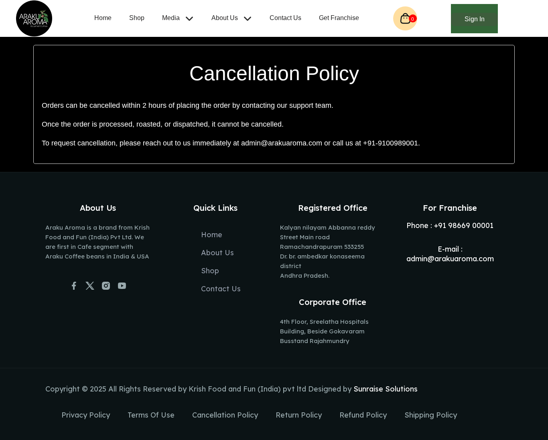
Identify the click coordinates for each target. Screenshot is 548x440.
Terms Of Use (151, 415)
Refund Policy (363, 415)
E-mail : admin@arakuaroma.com (450, 253)
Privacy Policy (85, 415)
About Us (225, 17)
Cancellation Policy (225, 415)
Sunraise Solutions (385, 389)
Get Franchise (339, 17)
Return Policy (299, 415)
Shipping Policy (430, 415)
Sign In (475, 19)
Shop (136, 17)
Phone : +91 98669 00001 (449, 225)
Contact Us (285, 17)
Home (103, 17)
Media (171, 17)
